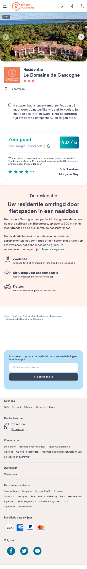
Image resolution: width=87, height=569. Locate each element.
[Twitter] (24, 551)
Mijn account (11, 474)
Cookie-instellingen (27, 451)
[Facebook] (11, 551)
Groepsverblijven (45, 407)
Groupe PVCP (43, 491)
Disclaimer (10, 446)
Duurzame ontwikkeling (44, 496)
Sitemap (28, 407)
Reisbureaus (25, 506)
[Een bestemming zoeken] (63, 6)
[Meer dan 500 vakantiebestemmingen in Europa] (23, 6)
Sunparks (27, 491)
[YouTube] (37, 551)
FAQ (6, 407)
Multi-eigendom (27, 501)
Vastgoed (23, 496)
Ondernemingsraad (49, 501)
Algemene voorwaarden (32, 446)
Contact (16, 407)
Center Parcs (11, 491)
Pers (62, 496)
